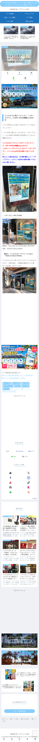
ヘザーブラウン (16, 388)
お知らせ (18, 386)
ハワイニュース (8, 386)
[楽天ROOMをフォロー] (28, 487)
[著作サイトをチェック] (10, 473)
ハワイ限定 (7, 383)
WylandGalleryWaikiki (10, 391)
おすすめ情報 (16, 383)
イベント (7, 388)
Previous (1, 33)
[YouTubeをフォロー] (10, 482)
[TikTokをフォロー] (28, 482)
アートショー (26, 388)
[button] (25, 79)
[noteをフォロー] (10, 487)
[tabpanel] (11, 32)
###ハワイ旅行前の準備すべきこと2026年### (17, 375)
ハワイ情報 (26, 386)
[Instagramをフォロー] (28, 478)
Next (38, 33)
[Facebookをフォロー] (10, 478)
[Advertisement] (19, 611)
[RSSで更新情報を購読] (28, 492)
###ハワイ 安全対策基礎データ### (13, 378)
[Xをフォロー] (28, 473)
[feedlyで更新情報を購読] (10, 492)
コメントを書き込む (19, 711)
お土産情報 (26, 383)
